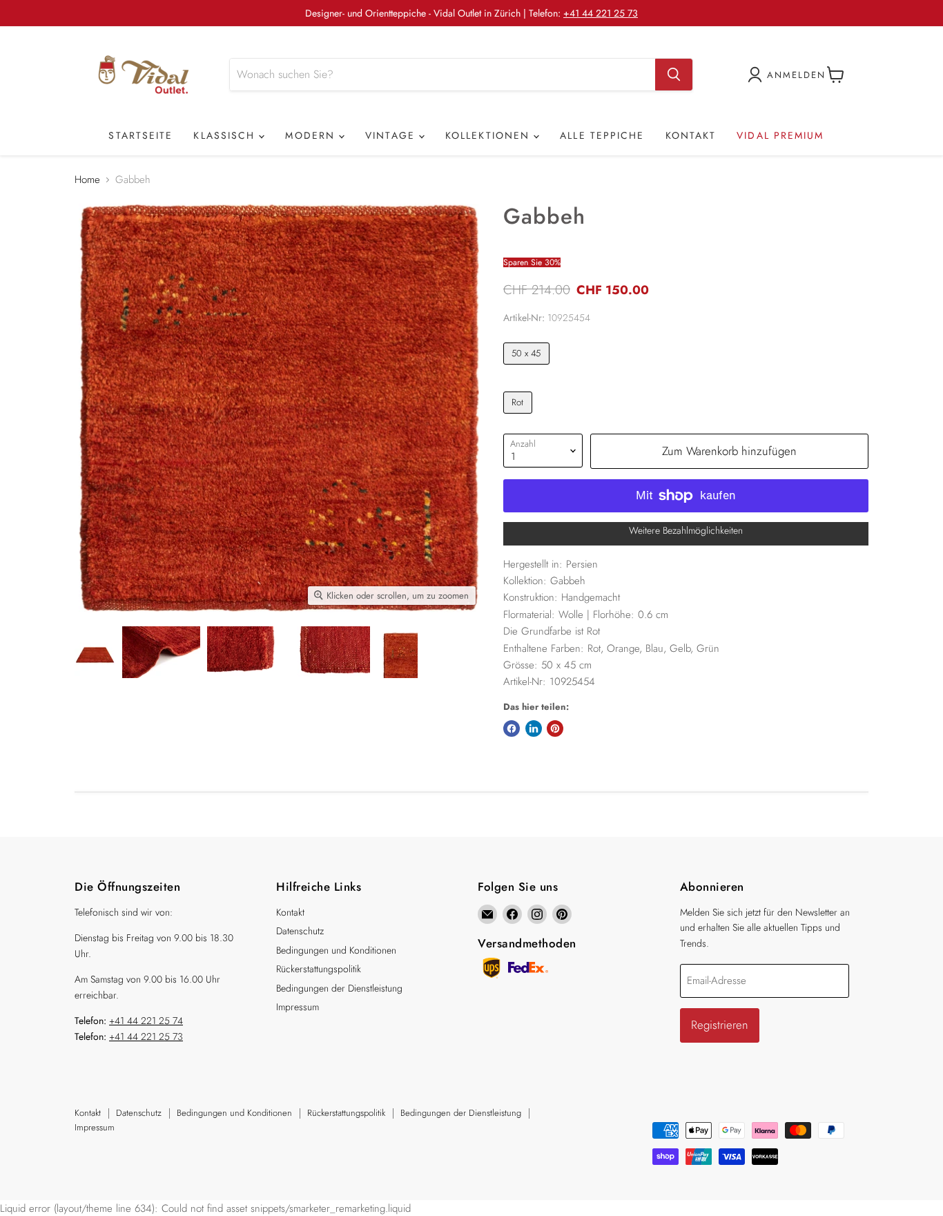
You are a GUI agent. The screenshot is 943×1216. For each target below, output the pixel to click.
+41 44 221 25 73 (600, 13)
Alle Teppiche (602, 135)
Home (87, 180)
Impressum (297, 1007)
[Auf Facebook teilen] (511, 728)
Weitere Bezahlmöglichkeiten (686, 530)
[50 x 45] (528, 368)
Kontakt (691, 135)
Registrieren (719, 1024)
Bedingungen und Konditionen (336, 950)
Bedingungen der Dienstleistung (339, 988)
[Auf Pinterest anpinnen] (555, 728)
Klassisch (226, 135)
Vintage (392, 135)
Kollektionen (489, 135)
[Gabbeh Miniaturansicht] (95, 652)
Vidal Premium (780, 135)
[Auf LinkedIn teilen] (533, 728)
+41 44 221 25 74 (146, 1020)
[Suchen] (673, 74)
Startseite (140, 135)
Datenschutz (300, 931)
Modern (312, 135)
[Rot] (519, 417)
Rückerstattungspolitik (318, 969)
